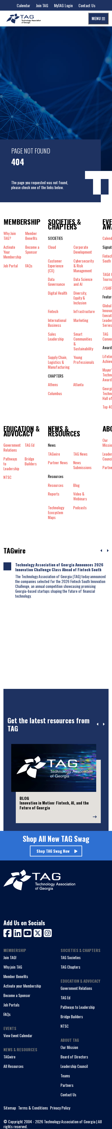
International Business (57, 323)
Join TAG (42, 5)
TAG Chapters (70, 967)
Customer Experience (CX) (55, 266)
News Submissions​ (82, 465)
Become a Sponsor (32, 250)
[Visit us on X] (39, 932)
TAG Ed (65, 997)
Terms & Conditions (33, 1108)
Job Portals (11, 1005)
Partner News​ (58, 462)
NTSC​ (7, 477)
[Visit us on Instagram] (48, 932)
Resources (55, 485)
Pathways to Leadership (78, 1007)
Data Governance (56, 282)
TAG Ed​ (29, 445)
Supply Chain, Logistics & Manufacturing (58, 362)
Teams (65, 1076)
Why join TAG (12, 967)
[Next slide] (104, 724)
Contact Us (86, 5)
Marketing (81, 320)
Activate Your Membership (12, 252)
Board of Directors (74, 1057)
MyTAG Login (63, 5)
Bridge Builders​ (31, 461)
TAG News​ (80, 454)
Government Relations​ (12, 447)
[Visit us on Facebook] (8, 932)
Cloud (52, 247)
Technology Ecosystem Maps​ (56, 512)
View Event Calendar (17, 1035)
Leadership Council (74, 1066)
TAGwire (54, 454)
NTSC (65, 1026)
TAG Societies (71, 957)
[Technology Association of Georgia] (23, 18)
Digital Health (57, 293)
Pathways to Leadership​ (11, 463)
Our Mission (69, 1047)
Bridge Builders (72, 1016)
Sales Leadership (56, 337)
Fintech (53, 311)
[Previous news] (102, 551)
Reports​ (53, 494)
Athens (53, 384)
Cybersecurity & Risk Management (84, 266)
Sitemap (9, 1108)
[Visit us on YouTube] (29, 932)
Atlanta (78, 384)
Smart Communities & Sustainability (83, 341)
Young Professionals (84, 360)
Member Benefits (31, 236)
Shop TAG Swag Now (52, 851)
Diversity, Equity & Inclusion (80, 298)
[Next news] (108, 551)
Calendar (23, 5)
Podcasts (80, 507)
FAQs (28, 265)
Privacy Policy (60, 1108)
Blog (76, 485)
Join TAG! (9, 957)
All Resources (13, 1066)
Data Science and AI (83, 282)
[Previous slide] (98, 724)
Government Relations (76, 988)
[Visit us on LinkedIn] (18, 932)
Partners (67, 1085)
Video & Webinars (80, 496)
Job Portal (10, 265)
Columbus (55, 393)
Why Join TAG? (9, 236)
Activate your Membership (22, 986)
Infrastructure (84, 311)
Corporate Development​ (83, 249)
